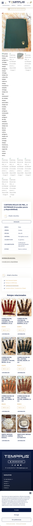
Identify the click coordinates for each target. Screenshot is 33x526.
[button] (30, 493)
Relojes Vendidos (27, 5)
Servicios (19, 5)
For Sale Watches (8, 479)
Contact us (6, 487)
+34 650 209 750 (11, 468)
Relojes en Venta (6, 5)
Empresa (13, 5)
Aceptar (16, 510)
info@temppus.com (23, 468)
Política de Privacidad (21, 523)
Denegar (16, 515)
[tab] (16, 221)
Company (6, 481)
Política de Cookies (10, 523)
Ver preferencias (16, 519)
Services (6, 483)
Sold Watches (7, 485)
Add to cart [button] (6, 330)
